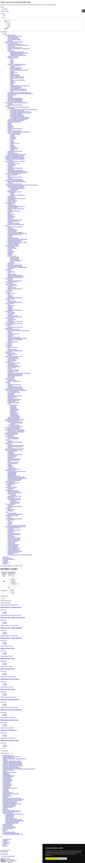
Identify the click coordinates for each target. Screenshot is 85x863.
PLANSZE (10, 95)
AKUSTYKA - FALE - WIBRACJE (15, 226)
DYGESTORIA (11, 108)
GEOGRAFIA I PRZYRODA (14, 210)
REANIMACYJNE (12, 197)
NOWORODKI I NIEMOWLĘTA (17, 195)
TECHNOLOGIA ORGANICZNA (15, 151)
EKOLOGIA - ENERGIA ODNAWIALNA (14, 180)
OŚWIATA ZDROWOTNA (13, 221)
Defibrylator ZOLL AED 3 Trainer (9, 720)
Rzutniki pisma (13, 500)
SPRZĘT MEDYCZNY (10, 470)
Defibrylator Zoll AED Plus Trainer (9, 740)
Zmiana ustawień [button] (62, 858)
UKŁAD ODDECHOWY (15, 86)
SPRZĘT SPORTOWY (10, 481)
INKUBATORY (11, 453)
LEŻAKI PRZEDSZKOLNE (14, 534)
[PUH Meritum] (3, 31)
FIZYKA (10, 209)
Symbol (9, 25)
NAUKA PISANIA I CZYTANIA (15, 177)
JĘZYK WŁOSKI (9, 324)
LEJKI (11, 144)
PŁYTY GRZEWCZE (12, 463)
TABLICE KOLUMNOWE (13, 544)
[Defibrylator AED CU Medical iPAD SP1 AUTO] (10, 615)
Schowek (5, 612)
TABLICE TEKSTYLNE (13, 552)
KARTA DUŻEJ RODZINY (9, 559)
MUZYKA (10, 218)
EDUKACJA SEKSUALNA (16, 67)
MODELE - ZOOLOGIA (13, 57)
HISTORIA (10, 212)
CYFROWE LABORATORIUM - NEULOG (14, 155)
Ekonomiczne (13, 495)
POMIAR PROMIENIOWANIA (14, 399)
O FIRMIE (5, 561)
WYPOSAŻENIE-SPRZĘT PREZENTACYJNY (15, 526)
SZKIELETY (13, 82)
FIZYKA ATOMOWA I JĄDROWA (15, 232)
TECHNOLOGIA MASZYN (14, 223)
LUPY (9, 49)
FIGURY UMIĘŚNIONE (15, 68)
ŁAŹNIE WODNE (12, 456)
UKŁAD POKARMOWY (15, 88)
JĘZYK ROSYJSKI (9, 318)
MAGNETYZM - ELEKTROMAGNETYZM (17, 233)
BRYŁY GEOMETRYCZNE (14, 363)
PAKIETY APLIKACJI (12, 354)
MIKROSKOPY (11, 50)
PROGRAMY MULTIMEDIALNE (15, 100)
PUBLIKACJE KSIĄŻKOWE (11, 434)
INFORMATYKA (9, 278)
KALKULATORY (12, 367)
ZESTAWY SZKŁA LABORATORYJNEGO (17, 154)
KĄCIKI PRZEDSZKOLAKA (14, 533)
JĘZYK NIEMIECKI (9, 303)
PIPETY (9, 124)
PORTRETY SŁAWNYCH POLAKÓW (16, 276)
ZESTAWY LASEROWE (13, 244)
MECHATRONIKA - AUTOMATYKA (16, 431)
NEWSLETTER (6, 841)
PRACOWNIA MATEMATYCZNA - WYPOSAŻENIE (19, 373)
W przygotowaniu (14, 583)
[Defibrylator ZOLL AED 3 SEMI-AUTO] (9, 707)
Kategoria (4, 573)
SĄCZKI (10, 129)
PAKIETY (10, 522)
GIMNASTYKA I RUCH (13, 482)
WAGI (9, 403)
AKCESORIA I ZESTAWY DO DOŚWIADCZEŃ (18, 107)
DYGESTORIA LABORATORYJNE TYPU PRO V (21, 112)
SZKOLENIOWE (11, 199)
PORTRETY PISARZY (13, 315)
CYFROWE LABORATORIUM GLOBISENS (15, 157)
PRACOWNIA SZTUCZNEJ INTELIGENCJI (17, 338)
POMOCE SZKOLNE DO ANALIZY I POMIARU (16, 390)
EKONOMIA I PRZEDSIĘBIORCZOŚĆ (16, 206)
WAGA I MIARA (11, 376)
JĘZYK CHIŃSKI (9, 291)
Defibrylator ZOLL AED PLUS (8, 730)
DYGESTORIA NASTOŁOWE (17, 115)
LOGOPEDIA (8, 346)
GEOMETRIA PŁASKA (13, 365)
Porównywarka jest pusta (5, 602)
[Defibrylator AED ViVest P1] (6, 645)
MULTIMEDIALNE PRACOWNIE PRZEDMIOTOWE (19, 92)
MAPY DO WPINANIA (13, 357)
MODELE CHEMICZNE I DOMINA (15, 120)
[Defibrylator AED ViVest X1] (6, 666)
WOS (6, 512)
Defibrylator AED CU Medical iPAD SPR (11, 628)
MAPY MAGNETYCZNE (13, 358)
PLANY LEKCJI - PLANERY (14, 537)
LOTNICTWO (8, 351)
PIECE (9, 461)
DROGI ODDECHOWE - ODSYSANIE (16, 477)
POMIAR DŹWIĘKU (12, 397)
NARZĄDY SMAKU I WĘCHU (17, 77)
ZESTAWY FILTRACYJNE (14, 469)
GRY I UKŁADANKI (12, 347)
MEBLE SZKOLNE (9, 378)
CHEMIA (7, 106)
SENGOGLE (10, 169)
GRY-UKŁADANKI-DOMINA (14, 366)
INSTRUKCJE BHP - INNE (11, 282)
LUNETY (10, 254)
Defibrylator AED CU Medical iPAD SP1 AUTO (12, 617)
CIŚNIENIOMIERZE (12, 472)
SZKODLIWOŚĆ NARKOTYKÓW (15, 170)
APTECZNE (13, 406)
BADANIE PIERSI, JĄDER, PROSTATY (14, 41)
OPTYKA (10, 235)
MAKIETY (10, 345)
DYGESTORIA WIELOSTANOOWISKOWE (19, 117)
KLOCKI (10, 332)
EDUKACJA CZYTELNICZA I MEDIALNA (14, 159)
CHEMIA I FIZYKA (12, 205)
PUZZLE (10, 289)
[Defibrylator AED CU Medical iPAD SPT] (9, 635)
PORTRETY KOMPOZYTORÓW (15, 386)
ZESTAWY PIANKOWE (13, 438)
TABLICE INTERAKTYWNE (14, 39)
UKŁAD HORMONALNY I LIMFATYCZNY (20, 85)
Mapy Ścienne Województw (16, 260)
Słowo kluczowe (4, 590)
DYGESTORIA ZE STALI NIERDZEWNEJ (19, 118)
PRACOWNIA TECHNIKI (13, 425)
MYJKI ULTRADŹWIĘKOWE (14, 459)
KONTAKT (5, 557)
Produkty (5, 33)
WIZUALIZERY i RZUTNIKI (14, 499)
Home (1, 565)
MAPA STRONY (6, 843)
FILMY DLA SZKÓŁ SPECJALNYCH (16, 208)
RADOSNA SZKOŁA (10, 436)
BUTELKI (12, 136)
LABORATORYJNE (14, 409)
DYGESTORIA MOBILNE (16, 114)
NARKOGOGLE (11, 165)
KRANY (12, 142)
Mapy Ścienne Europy (14, 257)
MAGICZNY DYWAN (10, 353)
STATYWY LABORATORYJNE (15, 130)
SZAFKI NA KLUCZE (12, 541)
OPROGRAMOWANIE (13, 37)
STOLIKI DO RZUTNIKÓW (14, 539)
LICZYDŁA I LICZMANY (13, 369)
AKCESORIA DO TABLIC (13, 527)
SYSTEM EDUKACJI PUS (11, 487)
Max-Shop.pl (10, 861)
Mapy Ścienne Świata (14, 259)
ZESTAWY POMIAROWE (13, 418)
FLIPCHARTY (11, 531)
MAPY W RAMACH (12, 360)
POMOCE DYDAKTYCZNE (14, 337)
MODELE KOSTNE (14, 74)
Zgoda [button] (47, 858)
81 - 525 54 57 (4, 851)
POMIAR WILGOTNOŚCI (13, 402)
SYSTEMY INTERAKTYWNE (12, 490)
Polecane (13, 581)
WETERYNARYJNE (14, 416)
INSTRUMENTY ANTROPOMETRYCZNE (17, 478)
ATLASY (10, 270)
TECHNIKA (8, 508)
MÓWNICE (10, 535)
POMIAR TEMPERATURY (13, 400)
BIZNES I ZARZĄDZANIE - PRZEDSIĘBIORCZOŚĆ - (17, 102)
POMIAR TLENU (11, 401)
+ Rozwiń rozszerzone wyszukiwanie (7, 572)
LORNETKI (10, 253)
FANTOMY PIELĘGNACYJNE (14, 191)
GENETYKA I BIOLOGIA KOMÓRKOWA (19, 70)
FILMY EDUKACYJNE (10, 203)
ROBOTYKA (8, 443)
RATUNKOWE (11, 196)
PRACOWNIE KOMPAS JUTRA (12, 420)
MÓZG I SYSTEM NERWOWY (17, 76)
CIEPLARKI (10, 452)
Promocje (13, 580)
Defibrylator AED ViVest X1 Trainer (9, 679)
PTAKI (11, 62)
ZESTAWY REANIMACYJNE (14, 480)
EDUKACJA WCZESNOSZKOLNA (13, 173)
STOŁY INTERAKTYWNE (14, 38)
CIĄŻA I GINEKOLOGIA (15, 65)
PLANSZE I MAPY (12, 287)
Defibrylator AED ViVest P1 (7, 648)
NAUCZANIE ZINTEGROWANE (15, 219)
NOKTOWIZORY (12, 262)
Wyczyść (6, 596)
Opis (9, 23)
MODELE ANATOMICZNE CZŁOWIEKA (17, 64)
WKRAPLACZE (13, 148)
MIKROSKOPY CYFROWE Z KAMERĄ (19, 53)
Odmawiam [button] (53, 858)
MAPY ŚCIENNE (11, 359)
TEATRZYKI (11, 553)
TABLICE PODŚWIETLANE (14, 550)
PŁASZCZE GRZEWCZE (13, 462)
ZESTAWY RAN (11, 201)
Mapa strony (6, 750)
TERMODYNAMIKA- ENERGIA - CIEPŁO (17, 242)
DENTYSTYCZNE (12, 190)
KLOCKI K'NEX (9, 328)
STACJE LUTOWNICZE (13, 341)
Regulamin (5, 563)
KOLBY (12, 141)
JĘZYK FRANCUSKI (10, 293)
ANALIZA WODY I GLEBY (14, 392)
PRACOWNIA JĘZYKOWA (14, 428)
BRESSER (10, 484)
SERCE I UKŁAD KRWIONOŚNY (17, 80)
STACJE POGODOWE (10, 483)
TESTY (9, 524)
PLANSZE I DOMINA (12, 349)
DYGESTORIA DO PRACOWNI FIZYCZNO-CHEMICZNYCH (23, 109)
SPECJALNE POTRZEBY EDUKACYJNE (14, 448)
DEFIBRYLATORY (12, 473)
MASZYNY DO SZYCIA (13, 333)
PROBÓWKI (13, 146)
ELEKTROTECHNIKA (13, 207)
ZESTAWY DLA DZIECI (13, 153)
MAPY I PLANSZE (12, 256)
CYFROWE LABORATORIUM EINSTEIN (14, 156)
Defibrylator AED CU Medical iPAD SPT (11, 638)
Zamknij (2, 6)
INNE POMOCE (11, 164)
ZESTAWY (10, 40)
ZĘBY (11, 91)
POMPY (9, 464)
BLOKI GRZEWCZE (12, 451)
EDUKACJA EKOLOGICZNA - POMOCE (17, 181)
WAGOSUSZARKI (14, 415)
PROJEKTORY (11, 497)
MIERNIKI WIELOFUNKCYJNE (15, 395)
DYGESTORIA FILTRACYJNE (17, 110)
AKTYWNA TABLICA (10, 35)
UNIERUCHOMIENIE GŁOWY (15, 479)
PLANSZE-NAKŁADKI (13, 371)
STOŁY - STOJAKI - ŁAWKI (14, 540)
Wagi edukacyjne (13, 413)
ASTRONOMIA (11, 247)
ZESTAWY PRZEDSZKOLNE (14, 381)
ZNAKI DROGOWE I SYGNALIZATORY (17, 525)
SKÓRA (12, 81)
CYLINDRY (13, 138)
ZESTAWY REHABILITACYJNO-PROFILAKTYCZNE (20, 554)
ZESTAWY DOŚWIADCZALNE (15, 101)
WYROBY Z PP (11, 152)
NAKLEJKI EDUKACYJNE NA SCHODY (14, 389)
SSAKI (11, 63)
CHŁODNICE (13, 137)
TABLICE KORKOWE (13, 546)
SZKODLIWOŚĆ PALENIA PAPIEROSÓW (17, 171)
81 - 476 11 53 (4, 854)
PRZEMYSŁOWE (14, 412)
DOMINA (10, 227)
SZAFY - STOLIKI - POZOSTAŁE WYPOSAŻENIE (19, 132)
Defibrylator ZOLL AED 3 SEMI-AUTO (10, 709)
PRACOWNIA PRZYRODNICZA (15, 265)
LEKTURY (10, 215)
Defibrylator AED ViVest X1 (7, 669)
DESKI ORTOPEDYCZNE (13, 475)
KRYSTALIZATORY (14, 143)
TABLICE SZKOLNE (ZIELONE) (15, 551)
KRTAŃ (12, 73)
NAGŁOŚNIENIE (11, 536)
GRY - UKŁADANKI (12, 174)
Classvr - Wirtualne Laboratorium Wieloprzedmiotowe (18, 330)
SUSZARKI (10, 465)
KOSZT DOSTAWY (7, 558)
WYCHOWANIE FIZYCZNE (11, 515)
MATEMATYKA (11, 216)
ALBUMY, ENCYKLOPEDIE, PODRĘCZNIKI (18, 45)
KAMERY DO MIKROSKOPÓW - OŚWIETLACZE (19, 48)
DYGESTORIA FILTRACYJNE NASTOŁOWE (20, 111)
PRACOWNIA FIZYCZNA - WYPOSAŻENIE (17, 239)
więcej (7, 27)
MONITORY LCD (12, 493)
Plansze (11, 261)
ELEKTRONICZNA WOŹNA (14, 530)
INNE (11, 59)
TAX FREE (5, 560)
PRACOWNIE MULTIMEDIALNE (12, 427)
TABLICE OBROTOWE (13, 549)
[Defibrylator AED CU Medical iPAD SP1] (9, 604)
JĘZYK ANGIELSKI (10, 284)
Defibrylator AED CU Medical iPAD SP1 (10, 607)
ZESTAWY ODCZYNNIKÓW (14, 417)
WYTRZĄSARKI (11, 468)
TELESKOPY (11, 268)
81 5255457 (6, 11)
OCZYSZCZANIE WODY (13, 460)
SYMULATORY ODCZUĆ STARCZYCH (17, 198)
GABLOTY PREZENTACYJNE (14, 47)
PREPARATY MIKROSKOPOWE (15, 99)
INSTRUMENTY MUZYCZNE (14, 384)
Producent (4, 574)
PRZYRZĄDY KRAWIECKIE (11, 433)
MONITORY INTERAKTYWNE (15, 36)
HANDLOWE (13, 407)
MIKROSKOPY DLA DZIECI (16, 54)
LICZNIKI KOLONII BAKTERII (15, 454)
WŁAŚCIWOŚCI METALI (13, 243)
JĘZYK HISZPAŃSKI (10, 298)
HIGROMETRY (11, 394)
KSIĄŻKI (10, 286)
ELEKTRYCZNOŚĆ (12, 231)
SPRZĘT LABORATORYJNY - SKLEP (13, 450)
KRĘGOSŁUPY (13, 72)
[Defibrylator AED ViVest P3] (6, 656)
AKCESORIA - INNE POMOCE (14, 44)
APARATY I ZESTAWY (15, 134)
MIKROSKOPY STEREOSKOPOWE (18, 55)
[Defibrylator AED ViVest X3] (6, 686)
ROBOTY (10, 340)
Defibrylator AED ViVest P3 (7, 658)
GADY (11, 58)
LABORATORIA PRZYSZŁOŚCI (12, 329)
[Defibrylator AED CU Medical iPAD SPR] (9, 625)
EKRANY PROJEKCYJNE (13, 491)
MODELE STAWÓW (14, 75)
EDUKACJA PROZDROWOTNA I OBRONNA (15, 161)
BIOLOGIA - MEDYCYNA (11, 42)
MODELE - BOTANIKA (13, 56)
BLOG (4, 844)
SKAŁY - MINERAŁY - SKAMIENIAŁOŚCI (17, 267)
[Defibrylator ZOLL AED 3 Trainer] (7, 717)
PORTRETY (10, 97)
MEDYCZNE (13, 411)
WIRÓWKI (10, 466)
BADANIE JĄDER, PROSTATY (17, 188)
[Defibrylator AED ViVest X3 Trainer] (8, 697)
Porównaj (5, 613)
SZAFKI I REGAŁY (12, 380)
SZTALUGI (10, 507)
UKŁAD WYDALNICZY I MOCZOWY (18, 90)
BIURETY (12, 135)
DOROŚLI (12, 192)
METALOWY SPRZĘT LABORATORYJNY (17, 119)
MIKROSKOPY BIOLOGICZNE (17, 51)
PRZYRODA (11, 435)
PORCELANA (11, 126)
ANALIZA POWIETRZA (13, 391)
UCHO (11, 84)
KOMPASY (10, 252)
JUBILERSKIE (13, 408)
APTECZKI (10, 528)
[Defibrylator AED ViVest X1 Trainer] (8, 676)
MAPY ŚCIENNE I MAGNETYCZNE (13, 356)
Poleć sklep (5, 9)
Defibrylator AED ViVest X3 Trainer (9, 699)
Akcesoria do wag (14, 404)
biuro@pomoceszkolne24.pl (9, 856)
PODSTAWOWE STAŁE (13, 238)
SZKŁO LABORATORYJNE (14, 133)
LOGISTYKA (8, 344)
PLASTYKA (10, 222)
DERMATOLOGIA (12, 474)
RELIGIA (7, 439)
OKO (11, 79)
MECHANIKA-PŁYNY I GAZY (15, 234)
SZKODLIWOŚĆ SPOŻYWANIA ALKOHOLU (18, 172)
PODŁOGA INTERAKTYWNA (14, 496)
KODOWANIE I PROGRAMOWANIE (16, 445)
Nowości (13, 578)
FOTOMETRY (11, 393)
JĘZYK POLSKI (11, 214)
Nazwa (9, 22)
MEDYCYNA (11, 217)
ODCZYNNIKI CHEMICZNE (14, 121)
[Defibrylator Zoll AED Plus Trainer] (7, 738)
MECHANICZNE (14, 410)
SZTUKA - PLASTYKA (10, 504)
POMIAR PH (10, 398)
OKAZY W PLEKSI (12, 94)
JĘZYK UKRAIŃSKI (9, 322)
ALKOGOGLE (11, 162)
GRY (9, 272)
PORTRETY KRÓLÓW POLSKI (15, 275)
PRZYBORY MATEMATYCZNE (15, 375)
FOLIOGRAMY (11, 46)
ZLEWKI (12, 150)
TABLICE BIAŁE (11, 542)
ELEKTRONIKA (11, 229)
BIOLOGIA (10, 204)
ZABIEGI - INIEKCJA (12, 200)
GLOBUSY (10, 250)
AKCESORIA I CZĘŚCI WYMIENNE (16, 186)
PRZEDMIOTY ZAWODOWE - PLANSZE (14, 429)
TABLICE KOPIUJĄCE (13, 545)
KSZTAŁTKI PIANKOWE (13, 437)
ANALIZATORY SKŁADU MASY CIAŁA (17, 471)
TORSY (12, 83)
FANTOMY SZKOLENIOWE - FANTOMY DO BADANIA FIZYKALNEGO (21, 185)
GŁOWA (12, 71)
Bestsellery (13, 582)
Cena (4, 576)
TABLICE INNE (11, 543)
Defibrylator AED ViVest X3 (7, 689)
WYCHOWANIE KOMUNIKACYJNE (16, 224)
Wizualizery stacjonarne (15, 503)
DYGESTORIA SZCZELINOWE (17, 116)
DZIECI (12, 194)
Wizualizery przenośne (14, 501)
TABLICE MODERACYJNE (14, 548)
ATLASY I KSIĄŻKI (12, 248)
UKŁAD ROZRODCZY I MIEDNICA (18, 89)
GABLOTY (10, 249)
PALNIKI (10, 123)
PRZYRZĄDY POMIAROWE (14, 241)
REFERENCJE (6, 562)
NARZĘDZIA (11, 335)
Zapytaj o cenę (3, 609)
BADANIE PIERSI (14, 189)
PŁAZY (12, 61)
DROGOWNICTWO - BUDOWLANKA (16, 430)
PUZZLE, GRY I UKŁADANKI (14, 183)
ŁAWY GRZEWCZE (12, 455)
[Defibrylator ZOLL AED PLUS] (7, 727)
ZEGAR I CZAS (11, 377)
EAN (9, 26)
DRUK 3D (10, 331)
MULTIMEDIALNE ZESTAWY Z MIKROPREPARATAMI (20, 93)
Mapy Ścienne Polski (14, 258)
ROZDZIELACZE (14, 147)
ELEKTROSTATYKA (12, 230)
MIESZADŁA (11, 457)
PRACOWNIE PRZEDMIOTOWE (15, 98)
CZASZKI (12, 66)
